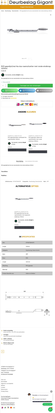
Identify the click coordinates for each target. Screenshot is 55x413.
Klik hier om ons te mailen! (46, 90)
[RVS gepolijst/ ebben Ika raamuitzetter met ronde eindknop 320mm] (17, 125)
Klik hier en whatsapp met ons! (11, 90)
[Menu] (3, 2)
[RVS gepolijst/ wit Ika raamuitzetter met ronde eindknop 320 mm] (37, 125)
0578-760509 (10, 368)
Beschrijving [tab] (19, 160)
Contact (3, 387)
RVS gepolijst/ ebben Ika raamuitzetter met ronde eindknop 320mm (14, 138)
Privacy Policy (4, 390)
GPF (48, 181)
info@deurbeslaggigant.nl (7, 366)
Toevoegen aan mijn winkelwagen (30, 85)
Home (2, 10)
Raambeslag (8, 10)
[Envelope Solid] (37, 90)
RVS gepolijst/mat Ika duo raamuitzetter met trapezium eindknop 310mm (22, 214)
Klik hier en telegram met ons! (28, 90)
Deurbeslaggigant (10, 370)
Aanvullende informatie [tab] (31, 160)
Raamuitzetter (15, 10)
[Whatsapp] (3, 90)
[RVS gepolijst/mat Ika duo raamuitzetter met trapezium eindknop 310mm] (24, 200)
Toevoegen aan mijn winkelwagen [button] (17, 151)
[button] (50, 15)
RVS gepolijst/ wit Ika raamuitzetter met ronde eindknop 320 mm (34, 138)
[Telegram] (20, 90)
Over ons (3, 379)
